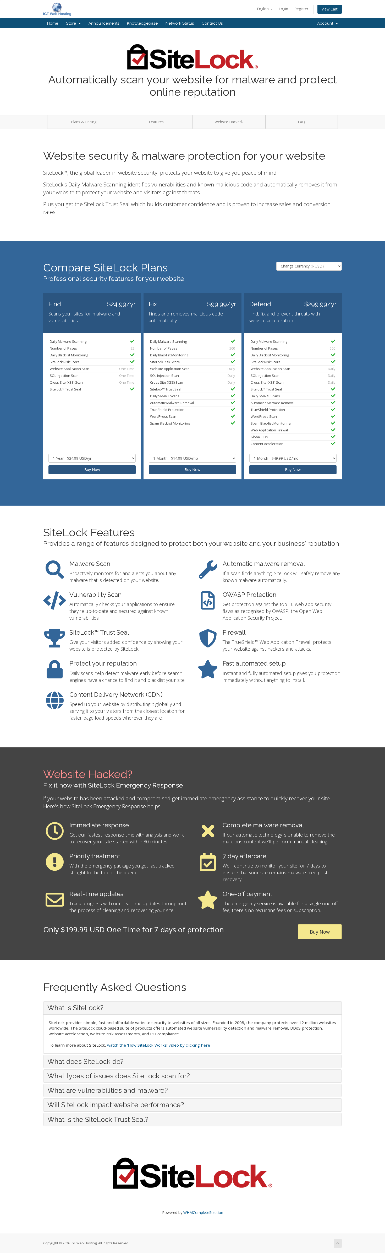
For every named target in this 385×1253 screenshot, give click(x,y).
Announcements (104, 23)
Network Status (180, 23)
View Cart (330, 9)
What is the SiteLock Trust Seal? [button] (97, 1119)
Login (283, 8)
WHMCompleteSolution (203, 1212)
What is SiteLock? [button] (75, 1008)
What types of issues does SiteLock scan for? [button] (118, 1076)
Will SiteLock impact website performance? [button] (115, 1105)
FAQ (301, 121)
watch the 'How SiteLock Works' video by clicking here (158, 1045)
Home (52, 23)
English (263, 8)
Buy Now (92, 469)
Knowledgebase (142, 23)
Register (301, 8)
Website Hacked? (228, 121)
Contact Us (212, 23)
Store (72, 23)
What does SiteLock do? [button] (85, 1061)
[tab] (192, 1008)
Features (156, 121)
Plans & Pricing (83, 121)
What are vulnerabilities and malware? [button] (107, 1090)
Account (326, 23)
